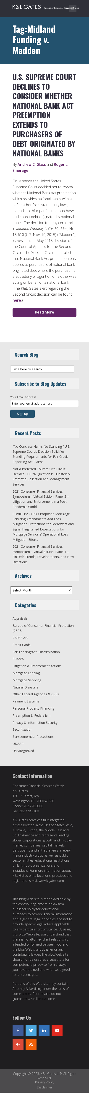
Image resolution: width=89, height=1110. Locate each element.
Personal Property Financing (33, 708)
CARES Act (20, 637)
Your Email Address (23, 397)
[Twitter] (31, 1030)
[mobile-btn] (72, 8)
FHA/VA (18, 659)
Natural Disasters (25, 687)
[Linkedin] (44, 1030)
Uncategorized (23, 751)
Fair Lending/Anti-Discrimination (36, 652)
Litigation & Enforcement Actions (37, 666)
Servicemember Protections (33, 736)
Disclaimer (44, 1087)
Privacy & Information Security (35, 722)
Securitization (22, 729)
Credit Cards (22, 645)
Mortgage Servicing (27, 680)
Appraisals (20, 618)
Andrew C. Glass (32, 164)
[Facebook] (18, 1030)
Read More (44, 312)
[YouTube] (57, 1030)
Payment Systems (26, 701)
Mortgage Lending (26, 673)
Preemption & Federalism (31, 715)
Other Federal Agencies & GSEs (36, 694)
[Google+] (18, 1044)
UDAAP (18, 743)
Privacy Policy (44, 1082)
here (17, 300)
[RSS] (31, 1044)
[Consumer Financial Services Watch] (46, 6)
